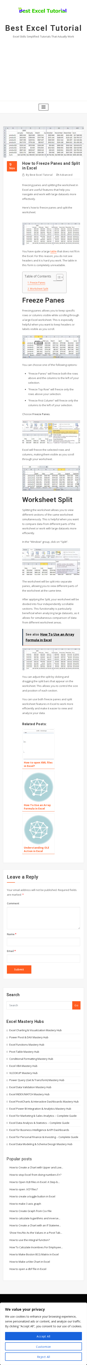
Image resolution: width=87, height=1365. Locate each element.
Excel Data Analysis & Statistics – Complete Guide (39, 1123)
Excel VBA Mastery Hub (23, 1066)
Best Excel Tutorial (43, 28)
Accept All (43, 1336)
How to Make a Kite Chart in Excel (30, 1261)
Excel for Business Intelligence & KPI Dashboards (39, 1130)
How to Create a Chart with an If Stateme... (35, 1225)
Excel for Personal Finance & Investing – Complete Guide (43, 1137)
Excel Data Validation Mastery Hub (30, 1087)
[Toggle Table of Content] (57, 277)
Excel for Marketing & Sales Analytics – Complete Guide (43, 1116)
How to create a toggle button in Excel (32, 1196)
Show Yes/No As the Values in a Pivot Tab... (36, 1232)
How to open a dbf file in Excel (28, 1269)
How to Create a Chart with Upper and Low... (36, 1167)
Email (11, 951)
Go (76, 1005)
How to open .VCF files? (24, 1189)
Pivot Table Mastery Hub (24, 1051)
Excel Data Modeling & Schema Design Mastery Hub (40, 1144)
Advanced (66, 175)
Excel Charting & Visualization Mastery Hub (35, 1030)
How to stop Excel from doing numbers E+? (35, 1175)
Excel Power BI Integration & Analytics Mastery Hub (40, 1108)
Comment (13, 903)
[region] (43, 1334)
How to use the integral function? (30, 1240)
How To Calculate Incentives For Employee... (36, 1247)
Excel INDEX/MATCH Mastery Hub (29, 1094)
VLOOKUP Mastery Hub (23, 1073)
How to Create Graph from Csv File (31, 1211)
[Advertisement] (43, 68)
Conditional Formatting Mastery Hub (31, 1059)
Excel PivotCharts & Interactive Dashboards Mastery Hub (44, 1101)
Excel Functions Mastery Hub (26, 1044)
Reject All (43, 1357)
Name (11, 934)
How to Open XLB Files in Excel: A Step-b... (35, 1182)
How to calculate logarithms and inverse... (35, 1218)
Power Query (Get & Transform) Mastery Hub (36, 1080)
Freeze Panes (37, 282)
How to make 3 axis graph (25, 1203)
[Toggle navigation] (43, 107)
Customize (43, 1347)
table (53, 251)
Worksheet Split (39, 288)
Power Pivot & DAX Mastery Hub (28, 1037)
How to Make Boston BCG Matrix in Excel (34, 1254)
